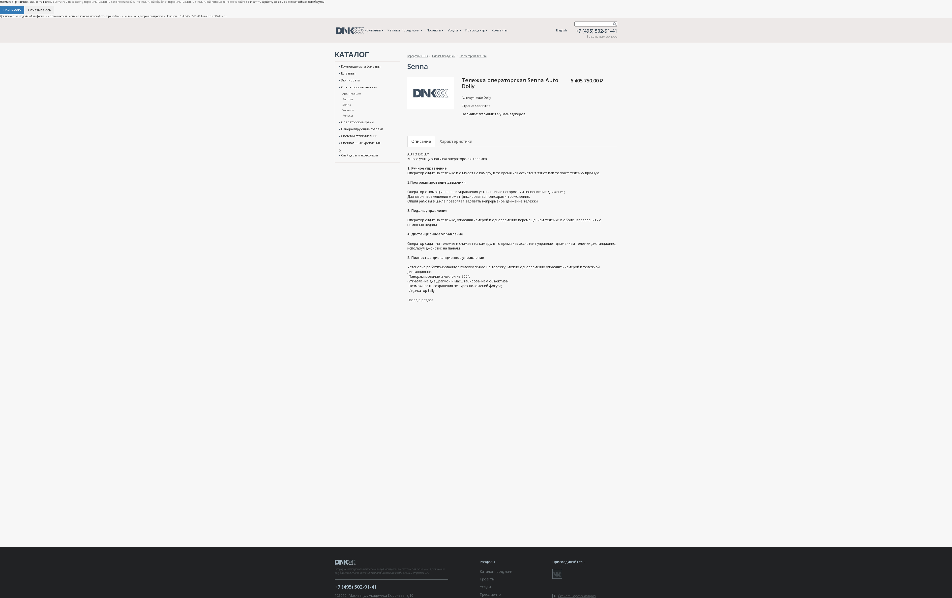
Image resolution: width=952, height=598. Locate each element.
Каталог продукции (403, 30)
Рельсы (347, 115)
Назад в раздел (420, 300)
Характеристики (456, 141)
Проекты (434, 30)
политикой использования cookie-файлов (222, 1)
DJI (340, 150)
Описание (421, 141)
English (561, 30)
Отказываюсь (39, 10)
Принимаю (12, 10)
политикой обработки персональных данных (168, 1)
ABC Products (351, 94)
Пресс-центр (475, 30)
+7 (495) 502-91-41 (189, 16)
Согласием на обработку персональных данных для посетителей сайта (97, 1)
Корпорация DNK (417, 56)
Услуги (453, 30)
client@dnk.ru (218, 16)
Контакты (499, 30)
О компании (371, 30)
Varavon (348, 110)
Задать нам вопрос (602, 36)
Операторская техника (473, 56)
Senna (346, 104)
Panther (347, 99)
